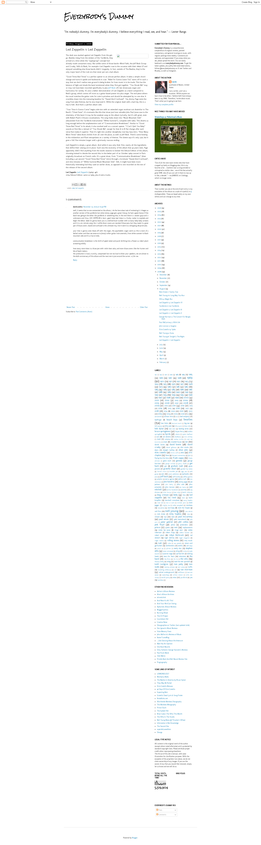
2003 (176, 400)
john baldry (169, 484)
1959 (161, 374)
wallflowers (181, 572)
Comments (162, 815)
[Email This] (73, 184)
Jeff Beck (111, 88)
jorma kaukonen (172, 490)
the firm (167, 559)
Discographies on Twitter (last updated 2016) (173, 625)
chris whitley (188, 437)
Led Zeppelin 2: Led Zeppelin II (170, 313)
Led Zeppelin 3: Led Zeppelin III (170, 310)
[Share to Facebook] (81, 184)
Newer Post (71, 307)
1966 (161, 378)
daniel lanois (160, 445)
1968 (179, 378)
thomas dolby (159, 562)
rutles (169, 543)
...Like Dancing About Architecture (170, 641)
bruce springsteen (162, 431)
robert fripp (170, 532)
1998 (168, 397)
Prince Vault (161, 708)
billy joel (168, 426)
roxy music (188, 540)
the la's (176, 559)
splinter (168, 548)
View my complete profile (164, 104)
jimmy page (183, 482)
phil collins (183, 522)
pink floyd (159, 524)
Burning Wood (162, 613)
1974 (156, 384)
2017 (159, 240)
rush (160, 543)
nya (165, 517)
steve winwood (168, 551)
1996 (190, 394)
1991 (186, 392)
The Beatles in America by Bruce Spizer (171, 680)
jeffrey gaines (187, 477)
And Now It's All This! (165, 600)
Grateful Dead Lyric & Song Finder (170, 695)
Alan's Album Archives (165, 594)
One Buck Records (163, 647)
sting (177, 551)
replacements (187, 527)
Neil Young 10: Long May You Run (172, 295)
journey (184, 490)
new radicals (188, 511)
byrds (167, 434)
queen (167, 527)
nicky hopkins (175, 514)
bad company (185, 416)
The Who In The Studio (165, 717)
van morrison (186, 569)
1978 (190, 384)
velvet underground (166, 572)
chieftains (178, 437)
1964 (183, 374)
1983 (156, 389)
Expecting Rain (162, 692)
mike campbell (178, 505)
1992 (156, 394)
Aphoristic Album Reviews (166, 607)
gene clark (167, 461)
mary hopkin (187, 500)
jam (162, 474)
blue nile (187, 426)
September (164, 285)
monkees (189, 505)
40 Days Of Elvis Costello (166, 689)
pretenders (184, 525)
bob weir (172, 429)
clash (159, 439)
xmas (174, 577)
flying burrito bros (162, 458)
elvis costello (160, 452)
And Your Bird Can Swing (166, 604)
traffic (190, 567)
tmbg (169, 561)
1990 (178, 392)
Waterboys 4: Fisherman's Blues (168, 117)
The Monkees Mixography (166, 705)
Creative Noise (162, 622)
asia (177, 416)
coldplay (167, 439)
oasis (173, 517)
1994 (174, 394)
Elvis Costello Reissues (165, 686)
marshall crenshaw (172, 500)
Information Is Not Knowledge (168, 723)
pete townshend (180, 519)
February (163, 362)
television (182, 556)
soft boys (189, 546)
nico (188, 514)
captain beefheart (187, 434)
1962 (171, 375)
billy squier (178, 426)
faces (167, 455)
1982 (186, 386)
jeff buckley (176, 477)
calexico (177, 434)
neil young (171, 511)
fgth (189, 455)
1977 (182, 384)
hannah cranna (162, 471)
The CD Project (162, 616)
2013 (159, 254)
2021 (159, 225)
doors (156, 450)
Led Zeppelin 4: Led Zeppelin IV (170, 302)
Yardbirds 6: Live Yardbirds (169, 306)
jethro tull (182, 479)
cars (158, 437)
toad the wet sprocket (182, 561)
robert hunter (184, 533)
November (163, 278)
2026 (159, 208)
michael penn (181, 503)
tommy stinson (169, 567)
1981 (178, 386)
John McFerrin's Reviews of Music (169, 634)
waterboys (165, 575)
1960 (166, 374)
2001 (157, 400)
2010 (159, 265)
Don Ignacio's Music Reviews (167, 628)
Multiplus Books (163, 677)
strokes (185, 551)
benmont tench (177, 423)
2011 (159, 261)
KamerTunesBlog (163, 637)
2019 (159, 233)
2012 (159, 257)
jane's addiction (173, 474)
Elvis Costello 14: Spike (167, 329)
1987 (190, 389)
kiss (184, 495)
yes (191, 577)
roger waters (159, 541)
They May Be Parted (164, 683)
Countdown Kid (162, 619)
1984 (165, 389)
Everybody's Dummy (99, 16)
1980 (170, 386)
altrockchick (161, 597)
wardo (174, 82)
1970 (162, 381)
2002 (167, 400)
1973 (186, 381)
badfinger (158, 420)
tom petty (178, 564)
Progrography (162, 662)
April (162, 355)
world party (165, 577)
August (162, 289)
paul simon (164, 519)
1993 (165, 394)
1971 (170, 381)
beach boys (172, 419)
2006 (167, 403)
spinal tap (160, 548)
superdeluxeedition (164, 729)
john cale (180, 484)
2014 (159, 250)
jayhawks (185, 474)
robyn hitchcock (176, 535)
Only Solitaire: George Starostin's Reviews (172, 650)
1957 (156, 374)
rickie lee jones (164, 530)
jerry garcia (169, 479)
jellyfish (159, 479)
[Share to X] (79, 184)
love (183, 498)
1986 (182, 389)
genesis (179, 460)
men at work (170, 503)
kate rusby (177, 492)
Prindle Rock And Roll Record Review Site (172, 659)
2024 (159, 215)
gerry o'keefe (182, 463)
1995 (182, 394)
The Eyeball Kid (162, 711)
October (163, 282)
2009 (159, 268)
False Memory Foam (164, 631)
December (163, 275)
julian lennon (167, 492)
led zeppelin (80, 188)
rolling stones (173, 540)
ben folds (164, 423)
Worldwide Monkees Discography (169, 702)
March (162, 359)
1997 (160, 397)
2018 (159, 236)
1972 (178, 381)
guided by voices (186, 469)
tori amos (181, 567)
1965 (190, 374)
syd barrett (180, 554)
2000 (186, 397)
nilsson (157, 517)
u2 (175, 570)
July (161, 345)
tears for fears (169, 556)
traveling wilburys (164, 570)
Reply (75, 260)
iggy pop (184, 471)
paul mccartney (185, 516)
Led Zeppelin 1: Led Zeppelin (169, 340)
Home (107, 307)
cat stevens (167, 437)
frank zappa (178, 458)
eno (182, 452)
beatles (188, 419)
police (173, 525)
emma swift (174, 453)
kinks (176, 494)
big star (187, 423)
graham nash (177, 466)
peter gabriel (167, 522)
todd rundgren (161, 564)
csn (186, 441)
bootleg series (184, 429)
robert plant (159, 535)
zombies (160, 580)
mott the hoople (184, 508)
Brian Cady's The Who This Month (169, 714)
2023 (159, 219)
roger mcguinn (184, 538)
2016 (159, 243)
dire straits (184, 447)
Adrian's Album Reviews (166, 591)
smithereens (170, 546)
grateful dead (169, 468)
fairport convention (178, 455)
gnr (165, 466)
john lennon (170, 487)
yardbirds (183, 577)
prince (157, 527)
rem (175, 527)
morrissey (171, 508)
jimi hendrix (169, 481)
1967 (170, 378)
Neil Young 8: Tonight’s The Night (171, 337)
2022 (159, 222)
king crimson (163, 494)
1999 (177, 397)
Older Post (144, 307)
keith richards (187, 492)
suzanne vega (167, 554)
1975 (165, 384)
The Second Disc (163, 726)
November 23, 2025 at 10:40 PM (94, 207)
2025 (159, 211)
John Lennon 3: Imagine (167, 326)
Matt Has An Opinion (164, 644)
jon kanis (182, 487)
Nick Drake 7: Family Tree (168, 292)
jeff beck (164, 476)
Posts (160, 810)
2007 (177, 403)
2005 (157, 403)
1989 (169, 392)
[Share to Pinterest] (84, 184)
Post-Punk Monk (163, 653)
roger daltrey (169, 538)
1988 (160, 392)
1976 (173, 384)
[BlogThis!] (76, 184)
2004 (185, 400)
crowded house (176, 442)
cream (165, 442)
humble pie (173, 471)
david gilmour (171, 447)
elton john (183, 450)
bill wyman (158, 426)
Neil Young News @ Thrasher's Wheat (171, 720)
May (161, 352)
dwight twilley (169, 450)
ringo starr (179, 530)
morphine (161, 508)
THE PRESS (161, 656)
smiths (180, 546)
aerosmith (158, 417)
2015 (159, 247)
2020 (159, 229)
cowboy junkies (179, 439)
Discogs (159, 732)
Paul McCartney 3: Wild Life (169, 322)
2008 (159, 272)
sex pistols (177, 543)
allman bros (168, 416)
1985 (173, 389)
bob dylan (159, 428)
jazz (156, 477)
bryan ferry (179, 431)
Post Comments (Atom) (84, 312)
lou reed (172, 497)
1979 (161, 386)
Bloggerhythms (162, 610)
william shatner (178, 575)
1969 (73, 188)
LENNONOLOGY (163, 674)
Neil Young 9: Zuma (166, 333)
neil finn (158, 511)
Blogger (135, 838)
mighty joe (166, 505)
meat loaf (160, 503)
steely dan (178, 548)
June (161, 348)
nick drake (161, 514)
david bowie (175, 444)
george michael (170, 463)
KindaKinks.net (162, 698)
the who (184, 558)
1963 (177, 374)
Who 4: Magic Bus (165, 299)
